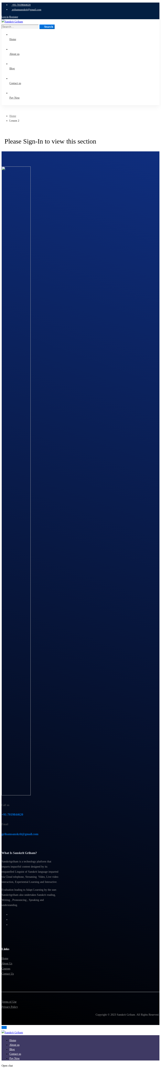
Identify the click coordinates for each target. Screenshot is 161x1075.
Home (12, 116)
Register (13, 16)
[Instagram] (10, 919)
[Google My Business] (10, 924)
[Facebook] (10, 914)
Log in (5, 16)
